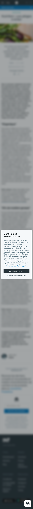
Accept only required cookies (16, 276)
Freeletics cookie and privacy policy (15, 266)
